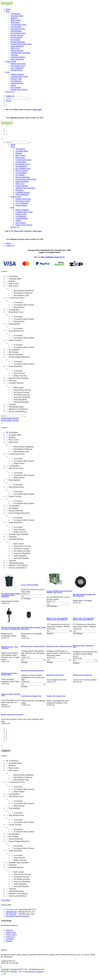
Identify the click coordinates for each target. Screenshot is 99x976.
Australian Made (15, 279)
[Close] (2, 138)
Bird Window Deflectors (23, 293)
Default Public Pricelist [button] (9, 418)
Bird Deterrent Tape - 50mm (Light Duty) (33, 646)
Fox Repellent (14, 350)
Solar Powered (19, 373)
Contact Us (10, 96)
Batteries (12, 281)
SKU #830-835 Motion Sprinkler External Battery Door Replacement (10, 595)
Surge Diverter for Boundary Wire (31, 696)
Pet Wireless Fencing (22, 395)
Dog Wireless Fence (16, 331)
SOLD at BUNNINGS (18, 412)
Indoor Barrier (19, 307)
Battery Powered (20, 376)
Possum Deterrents (16, 354)
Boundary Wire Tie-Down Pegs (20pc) (12, 714)
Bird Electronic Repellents (24, 291)
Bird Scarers (13, 286)
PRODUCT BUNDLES (18, 409)
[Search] (30, 98)
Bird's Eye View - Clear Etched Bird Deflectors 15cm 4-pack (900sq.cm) (57, 618)
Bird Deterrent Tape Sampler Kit (82, 675)
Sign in (8, 100)
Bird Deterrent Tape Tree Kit (55, 675)
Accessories (18, 302)
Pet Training (13, 352)
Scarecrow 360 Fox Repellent (29, 584)
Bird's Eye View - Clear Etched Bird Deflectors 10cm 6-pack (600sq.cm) (83, 618)
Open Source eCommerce (34, 971)
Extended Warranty (16, 383)
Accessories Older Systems (24, 305)
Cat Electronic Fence (17, 298)
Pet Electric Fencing (21, 392)
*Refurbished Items (16, 407)
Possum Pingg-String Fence (19, 357)
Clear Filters (5, 900)
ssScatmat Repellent (21, 402)
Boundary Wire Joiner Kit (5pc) (56, 696)
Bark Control (14, 284)
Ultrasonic (13, 380)
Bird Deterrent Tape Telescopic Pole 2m (32, 670)
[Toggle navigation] (7, 134)
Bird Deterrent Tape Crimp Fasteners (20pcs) (9, 673)
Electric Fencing (15, 340)
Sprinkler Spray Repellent (18, 378)
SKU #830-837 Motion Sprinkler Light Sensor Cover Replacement (11, 628)
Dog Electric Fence (16, 312)
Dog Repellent (14, 324)
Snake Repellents (15, 366)
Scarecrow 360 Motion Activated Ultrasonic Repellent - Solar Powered (59, 591)
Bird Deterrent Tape (21, 295)
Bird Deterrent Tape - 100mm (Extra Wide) (59, 646)
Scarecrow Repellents (22, 397)
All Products (13, 276)
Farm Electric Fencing (22, 390)
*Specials (12, 404)
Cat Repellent (14, 310)
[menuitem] (8, 9)
